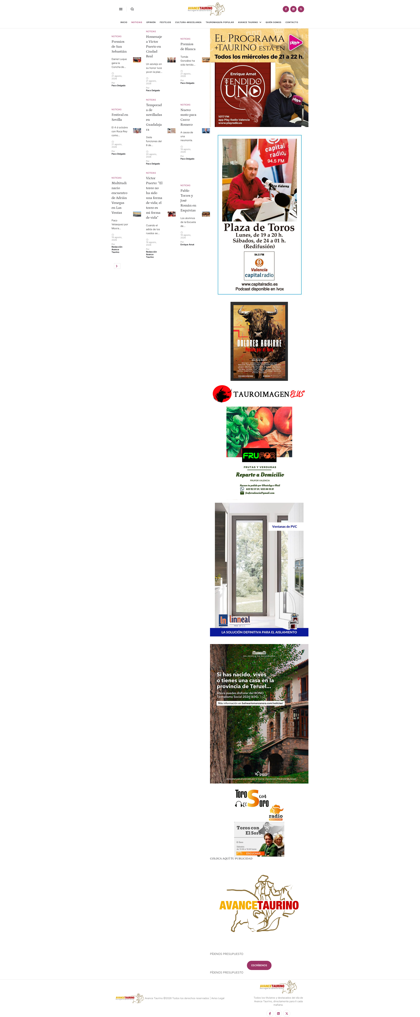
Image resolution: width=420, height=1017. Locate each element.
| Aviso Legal (217, 998)
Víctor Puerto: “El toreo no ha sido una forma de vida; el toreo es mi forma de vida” (154, 198)
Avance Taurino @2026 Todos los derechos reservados (177, 998)
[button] (120, 9)
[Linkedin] (293, 9)
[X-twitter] (301, 9)
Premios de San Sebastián (119, 47)
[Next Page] (117, 266)
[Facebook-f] (286, 9)
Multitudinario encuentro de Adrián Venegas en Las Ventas (119, 198)
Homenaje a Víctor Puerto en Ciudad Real (154, 46)
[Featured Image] (137, 59)
